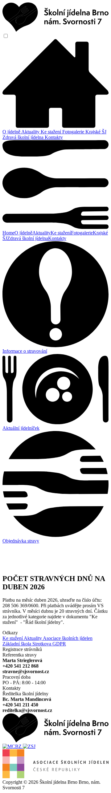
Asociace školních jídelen (67, 638)
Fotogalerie (73, 131)
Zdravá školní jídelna (23, 137)
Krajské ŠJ (95, 131)
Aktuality (31, 131)
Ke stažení (51, 131)
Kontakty (54, 137)
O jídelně (11, 131)
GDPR (59, 643)
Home (8, 232)
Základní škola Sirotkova (27, 643)
